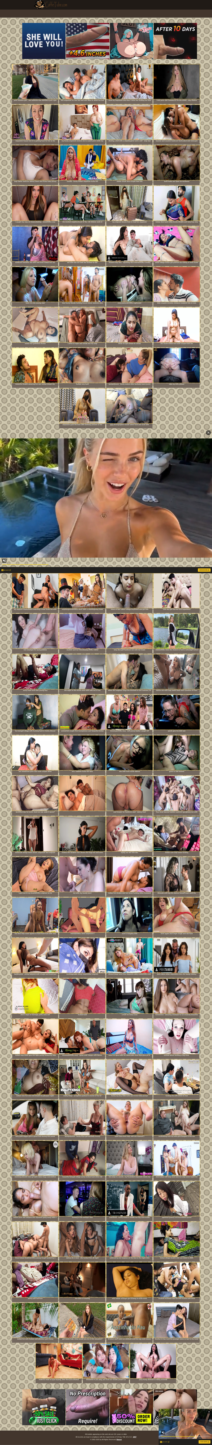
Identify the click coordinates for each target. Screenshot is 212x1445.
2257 (134, 1443)
